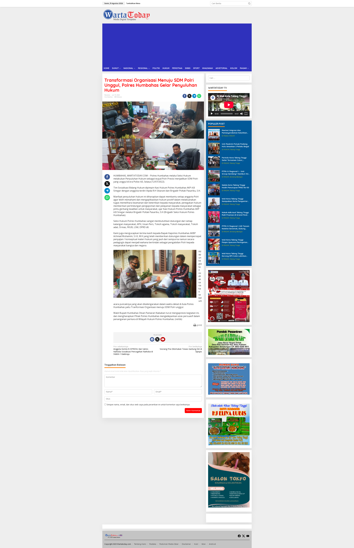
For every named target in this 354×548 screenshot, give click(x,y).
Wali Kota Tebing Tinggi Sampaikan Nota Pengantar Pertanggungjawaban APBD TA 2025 (235, 200)
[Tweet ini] (189, 96)
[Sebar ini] (185, 96)
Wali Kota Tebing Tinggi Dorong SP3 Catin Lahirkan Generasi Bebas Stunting (234, 254)
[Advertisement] (177, 44)
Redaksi (152, 544)
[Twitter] (157, 339)
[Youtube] (162, 339)
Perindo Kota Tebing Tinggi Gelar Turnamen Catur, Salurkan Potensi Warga (234, 159)
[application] (229, 104)
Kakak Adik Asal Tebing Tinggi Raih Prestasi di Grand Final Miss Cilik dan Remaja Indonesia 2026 (235, 213)
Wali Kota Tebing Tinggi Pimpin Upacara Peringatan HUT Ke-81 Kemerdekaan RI (234, 241)
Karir (196, 544)
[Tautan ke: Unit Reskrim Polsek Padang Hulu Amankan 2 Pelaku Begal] (214, 148)
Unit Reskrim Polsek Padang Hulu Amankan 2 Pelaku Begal (235, 145)
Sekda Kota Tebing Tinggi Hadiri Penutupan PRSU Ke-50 (235, 186)
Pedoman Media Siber (169, 544)
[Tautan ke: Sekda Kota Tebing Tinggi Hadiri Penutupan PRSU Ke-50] (214, 189)
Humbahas (108, 97)
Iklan (204, 544)
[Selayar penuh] (246, 113)
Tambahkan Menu (133, 3)
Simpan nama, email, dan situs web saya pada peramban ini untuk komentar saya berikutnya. (148, 404)
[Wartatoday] (126, 15)
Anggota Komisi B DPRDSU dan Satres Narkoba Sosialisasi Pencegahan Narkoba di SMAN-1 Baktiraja (133, 350)
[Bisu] (241, 113)
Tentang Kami (140, 544)
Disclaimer (186, 544)
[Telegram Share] (194, 96)
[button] (249, 3)
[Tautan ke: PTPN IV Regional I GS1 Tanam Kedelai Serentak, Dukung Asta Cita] (214, 230)
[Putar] (211, 113)
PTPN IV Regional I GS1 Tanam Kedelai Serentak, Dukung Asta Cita (235, 227)
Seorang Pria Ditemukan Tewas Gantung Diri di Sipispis (181, 349)
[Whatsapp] (199, 96)
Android (212, 544)
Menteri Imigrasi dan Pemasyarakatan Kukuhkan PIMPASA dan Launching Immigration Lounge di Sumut (235, 131)
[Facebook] (152, 339)
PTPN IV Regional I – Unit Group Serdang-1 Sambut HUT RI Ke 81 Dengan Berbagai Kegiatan (235, 172)
